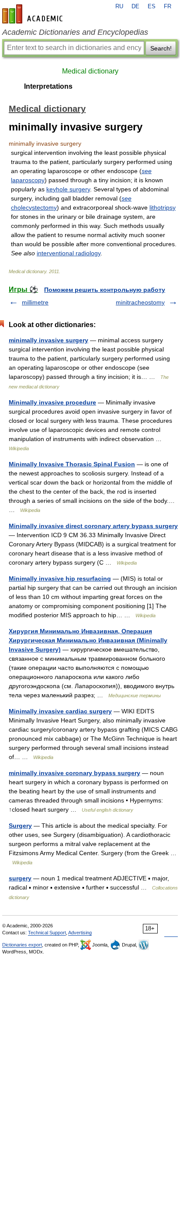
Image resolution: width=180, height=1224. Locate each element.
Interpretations (48, 86)
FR (167, 6)
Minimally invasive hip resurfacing (60, 578)
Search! (161, 48)
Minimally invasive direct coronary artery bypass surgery (93, 525)
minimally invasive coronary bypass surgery (74, 772)
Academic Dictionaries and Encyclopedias (75, 32)
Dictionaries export (22, 944)
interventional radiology (68, 253)
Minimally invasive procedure (52, 402)
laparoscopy (28, 180)
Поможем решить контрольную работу (104, 289)
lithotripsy (162, 207)
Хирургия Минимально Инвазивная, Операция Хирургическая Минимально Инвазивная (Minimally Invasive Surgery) (88, 640)
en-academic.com (33, 13)
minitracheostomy (140, 302)
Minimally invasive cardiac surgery (60, 711)
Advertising (80, 932)
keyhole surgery (68, 189)
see (147, 170)
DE (135, 6)
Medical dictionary (90, 71)
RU (119, 6)
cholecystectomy (34, 207)
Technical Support (47, 932)
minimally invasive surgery (48, 340)
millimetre (35, 302)
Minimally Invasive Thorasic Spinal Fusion (72, 464)
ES (152, 6)
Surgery (20, 825)
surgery (20, 878)
